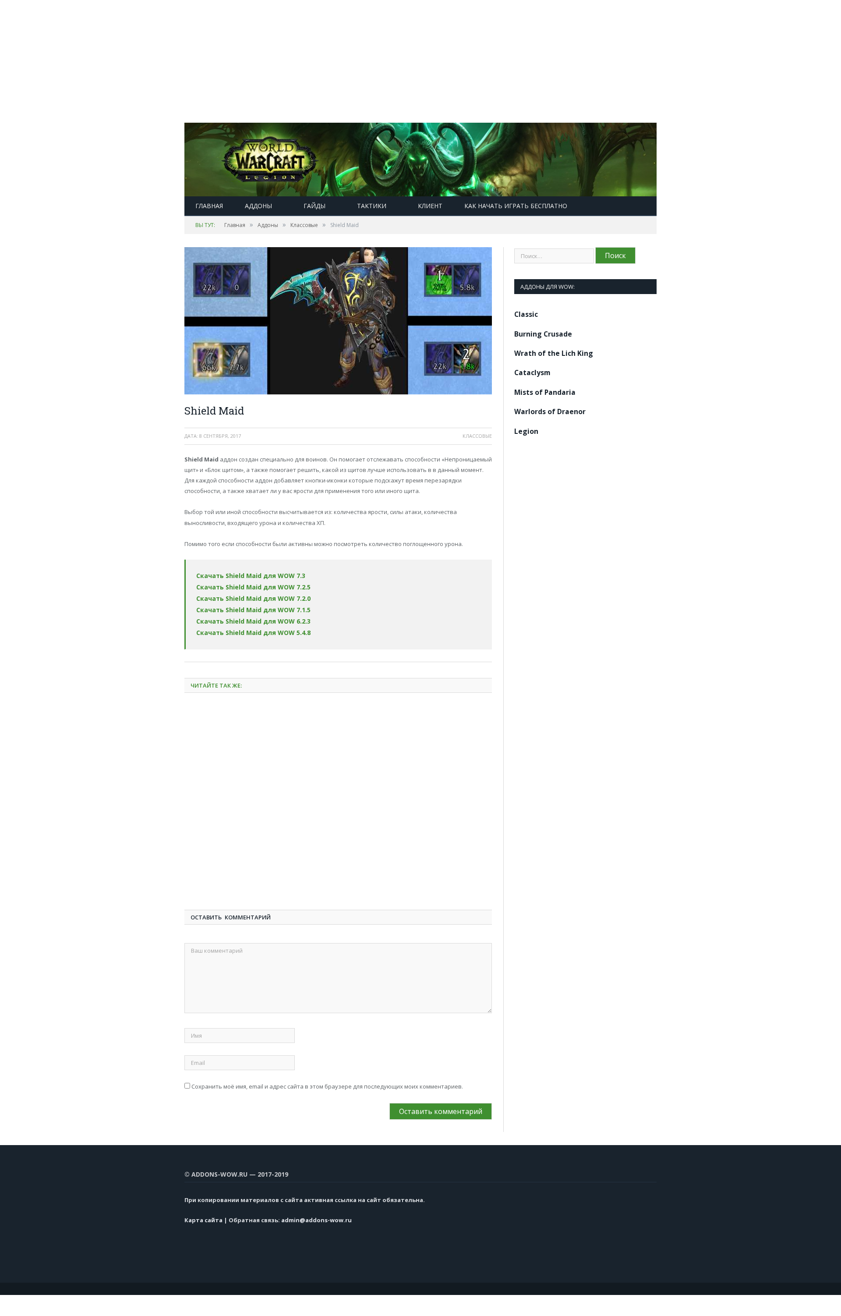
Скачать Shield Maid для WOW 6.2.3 (249, 618)
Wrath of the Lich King (553, 353)
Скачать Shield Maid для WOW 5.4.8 (249, 628)
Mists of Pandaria (545, 392)
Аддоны (258, 206)
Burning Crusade (543, 334)
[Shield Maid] (338, 322)
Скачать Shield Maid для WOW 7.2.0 (249, 597)
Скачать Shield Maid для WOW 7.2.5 (249, 586)
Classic (526, 314)
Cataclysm (532, 372)
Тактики (371, 206)
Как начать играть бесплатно (515, 206)
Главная (209, 206)
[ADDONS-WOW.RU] (420, 157)
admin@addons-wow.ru (316, 1215)
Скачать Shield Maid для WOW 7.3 (246, 575)
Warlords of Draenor (550, 411)
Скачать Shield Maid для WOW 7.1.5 (249, 607)
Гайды (314, 206)
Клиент (430, 206)
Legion (526, 431)
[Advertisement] (263, 61)
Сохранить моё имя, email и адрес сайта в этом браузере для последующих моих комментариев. (327, 1081)
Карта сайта (203, 1215)
